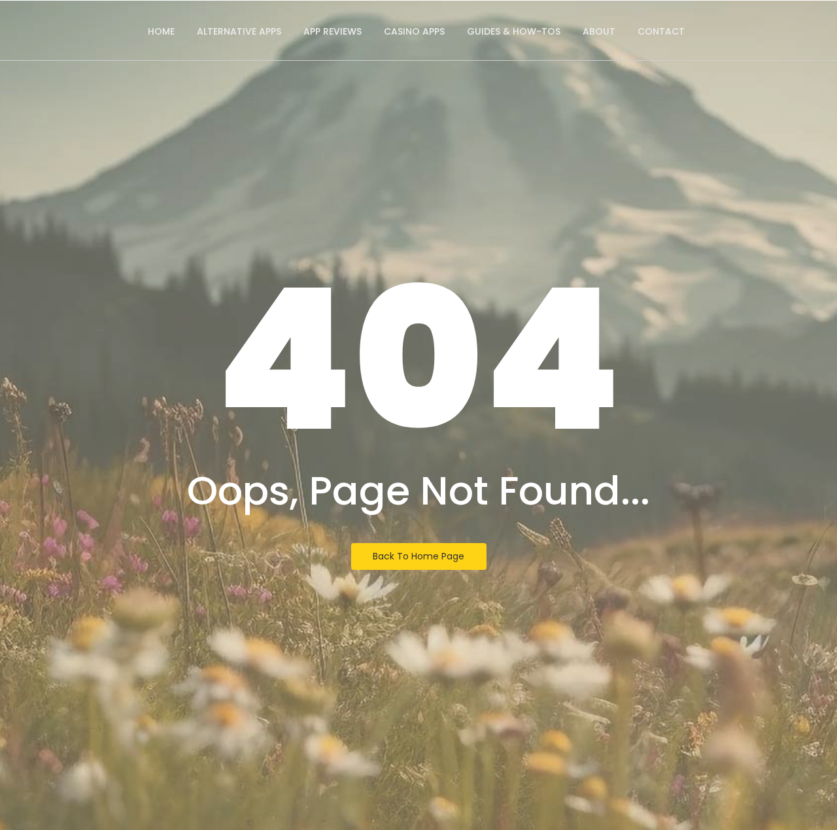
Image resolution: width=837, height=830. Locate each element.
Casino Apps (414, 31)
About (599, 31)
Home (161, 31)
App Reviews (332, 31)
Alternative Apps (239, 31)
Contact (661, 31)
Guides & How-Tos (513, 31)
